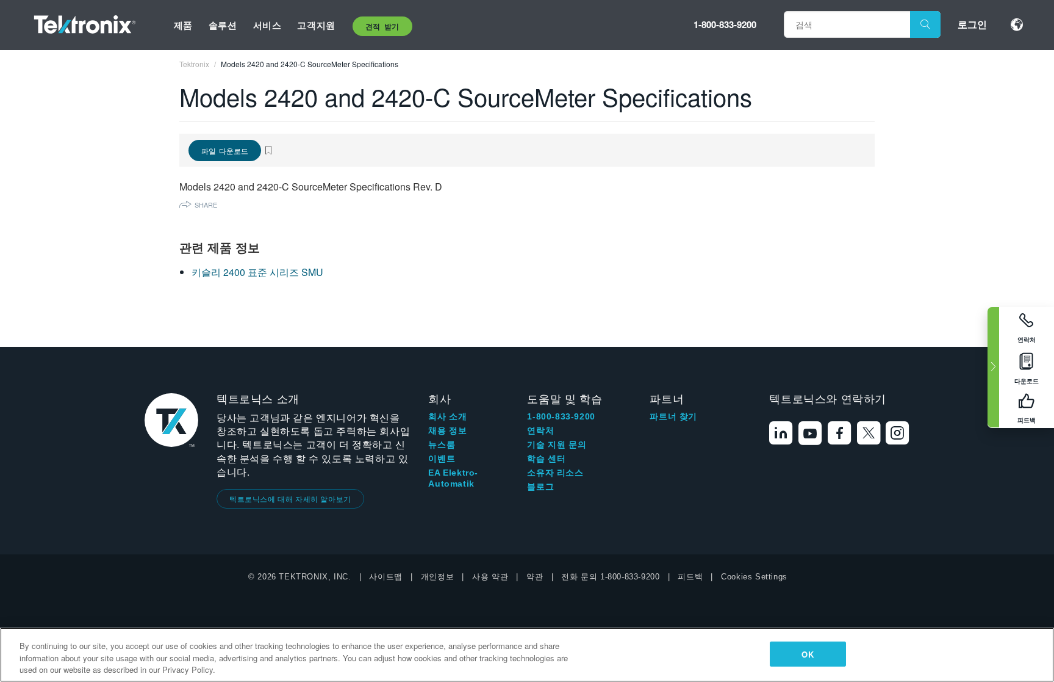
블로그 (540, 487)
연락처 (540, 430)
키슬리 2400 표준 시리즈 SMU (257, 272)
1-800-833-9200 (725, 24)
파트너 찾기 (673, 416)
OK (807, 653)
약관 (534, 576)
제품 (183, 25)
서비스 (267, 25)
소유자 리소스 (555, 472)
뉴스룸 (441, 444)
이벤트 (441, 458)
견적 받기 (382, 26)
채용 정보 (447, 430)
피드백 (690, 576)
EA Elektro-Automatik (453, 478)
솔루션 (223, 25)
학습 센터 (546, 458)
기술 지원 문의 (556, 444)
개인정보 (437, 576)
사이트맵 (385, 576)
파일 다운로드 (224, 150)
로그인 (972, 24)
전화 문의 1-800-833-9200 (610, 576)
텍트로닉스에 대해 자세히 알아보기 (290, 498)
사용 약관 (490, 576)
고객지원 (316, 25)
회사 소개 (447, 416)
